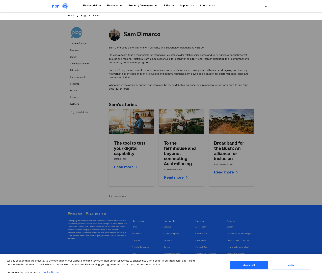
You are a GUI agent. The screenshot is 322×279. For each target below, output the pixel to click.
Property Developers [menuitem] (140, 5)
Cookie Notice (51, 272)
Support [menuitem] (185, 5)
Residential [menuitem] (90, 5)
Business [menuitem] (112, 5)
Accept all (249, 265)
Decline (291, 265)
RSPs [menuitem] (167, 5)
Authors (96, 15)
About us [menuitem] (205, 5)
